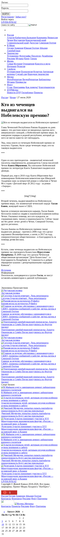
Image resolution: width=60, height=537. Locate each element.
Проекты (38, 92)
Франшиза (17, 498)
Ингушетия (19, 40)
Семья (10, 63)
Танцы (33, 58)
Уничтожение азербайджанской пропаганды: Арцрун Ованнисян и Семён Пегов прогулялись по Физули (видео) (27, 332)
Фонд (10, 84)
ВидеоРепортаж (30, 79)
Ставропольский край (18, 43)
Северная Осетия (47, 43)
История (18, 63)
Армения (18, 48)
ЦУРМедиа (12, 90)
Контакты (6, 498)
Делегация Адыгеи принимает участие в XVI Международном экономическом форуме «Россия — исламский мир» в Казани (27, 429)
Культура (37, 71)
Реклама (11, 58)
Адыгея (11, 37)
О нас (10, 87)
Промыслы (20, 82)
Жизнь (10, 61)
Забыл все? (20, 17)
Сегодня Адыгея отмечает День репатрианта (23, 298)
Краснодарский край (35, 40)
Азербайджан (13, 50)
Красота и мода (42, 63)
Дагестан (33, 43)
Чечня (10, 40)
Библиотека (45, 79)
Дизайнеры (47, 56)
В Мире (11, 45)
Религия (21, 66)
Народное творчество (38, 74)
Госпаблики (27, 92)
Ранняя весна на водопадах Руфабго (19, 303)
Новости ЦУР (14, 92)
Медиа (10, 77)
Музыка (20, 58)
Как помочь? (32, 87)
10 (3, 524)
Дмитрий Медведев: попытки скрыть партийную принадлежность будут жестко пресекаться (25, 414)
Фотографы (25, 56)
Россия (10, 35)
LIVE (8, 22)
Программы (19, 87)
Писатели (36, 56)
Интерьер (11, 66)
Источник (6, 270)
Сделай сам (21, 74)
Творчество (12, 53)
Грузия (10, 48)
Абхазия (43, 48)
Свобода (11, 69)
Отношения (28, 63)
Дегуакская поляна (10, 293)
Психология (27, 71)
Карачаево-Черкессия (47, 37)
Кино (27, 58)
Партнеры (42, 498)
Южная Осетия (31, 48)
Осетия (37, 496)
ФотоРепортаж (14, 79)
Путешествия (13, 71)
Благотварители (47, 87)
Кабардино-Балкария (25, 37)
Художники (13, 56)
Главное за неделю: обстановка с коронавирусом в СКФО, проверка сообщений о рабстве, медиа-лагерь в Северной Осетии (28, 316)
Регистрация (7, 17)
